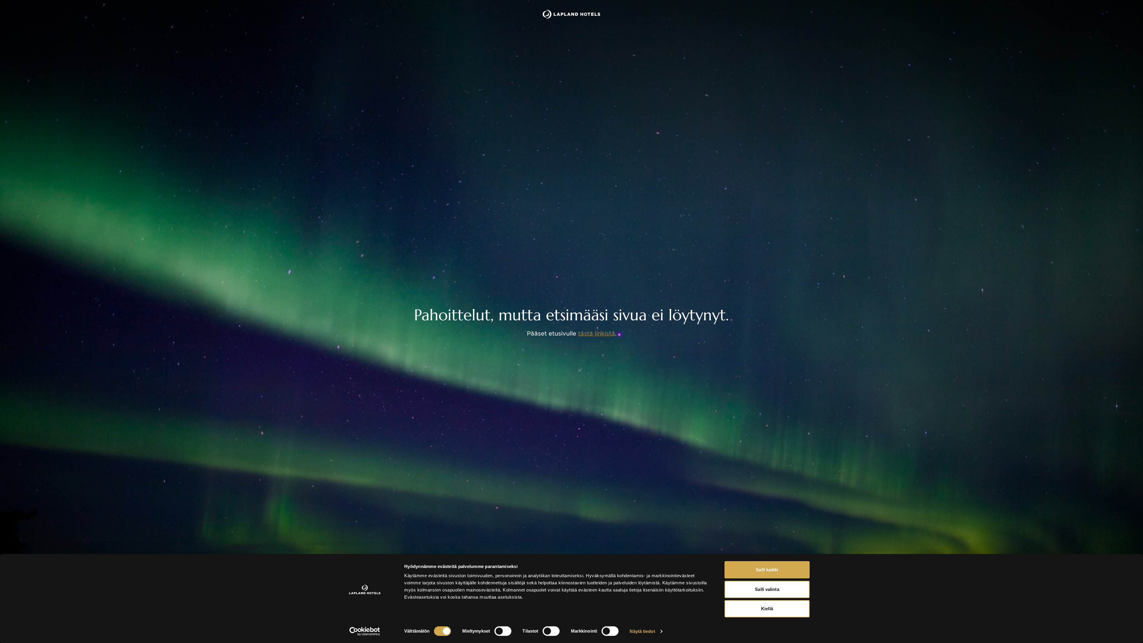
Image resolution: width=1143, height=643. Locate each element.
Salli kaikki (767, 569)
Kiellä (767, 608)
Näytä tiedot (642, 631)
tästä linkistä (596, 333)
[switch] (502, 631)
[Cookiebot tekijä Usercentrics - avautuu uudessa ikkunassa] (365, 631)
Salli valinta (767, 589)
